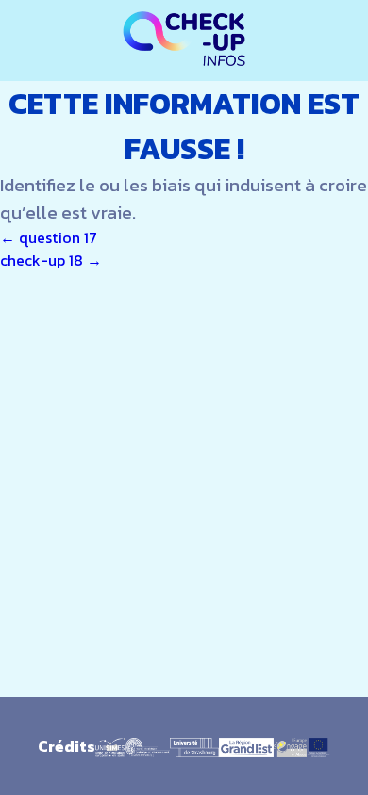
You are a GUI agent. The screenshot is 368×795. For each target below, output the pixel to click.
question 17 (48, 237)
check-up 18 (51, 260)
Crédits (66, 746)
